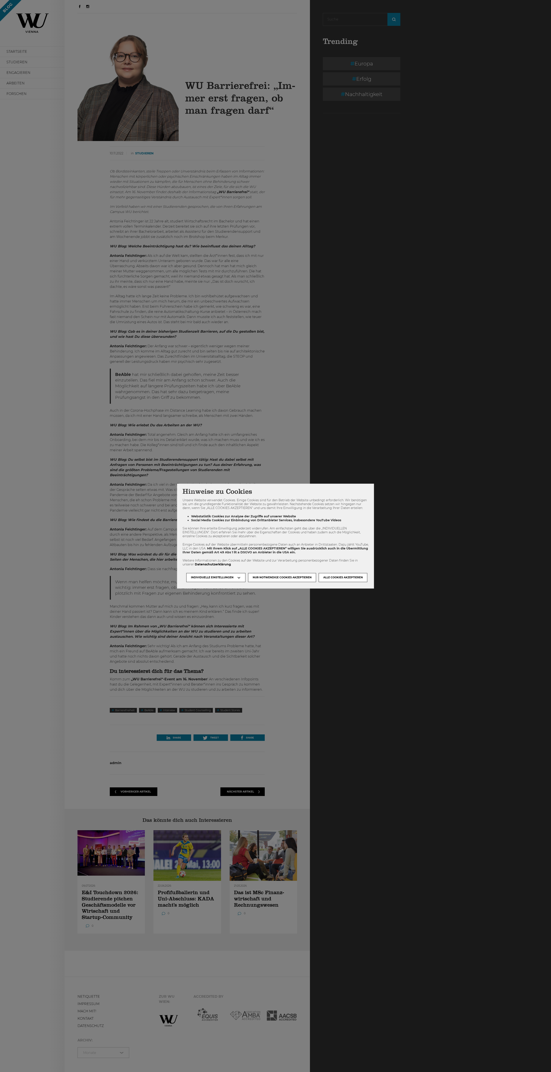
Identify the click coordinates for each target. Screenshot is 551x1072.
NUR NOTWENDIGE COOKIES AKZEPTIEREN (282, 577)
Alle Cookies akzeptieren (343, 577)
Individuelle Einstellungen (212, 577)
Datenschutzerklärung (213, 564)
